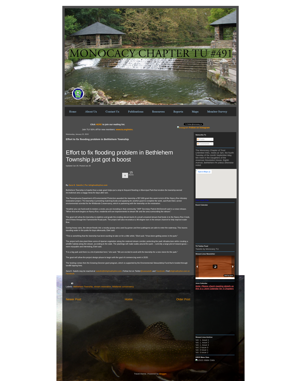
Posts (201, 139)
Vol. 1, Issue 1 (202, 340)
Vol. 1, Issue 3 (202, 345)
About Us (91, 111)
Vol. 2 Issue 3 (202, 347)
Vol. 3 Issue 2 (202, 352)
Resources (158, 111)
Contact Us (112, 111)
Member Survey (217, 111)
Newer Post (73, 299)
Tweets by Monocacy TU (207, 249)
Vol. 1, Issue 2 (202, 342)
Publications (135, 111)
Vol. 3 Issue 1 (202, 350)
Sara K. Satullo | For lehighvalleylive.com (88, 185)
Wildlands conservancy (123, 286)
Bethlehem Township (83, 286)
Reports (178, 111)
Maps (195, 111)
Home (72, 111)
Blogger (162, 374)
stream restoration (102, 286)
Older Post (183, 299)
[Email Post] (72, 283)
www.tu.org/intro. (124, 129)
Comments (204, 144)
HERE (99, 124)
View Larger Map (202, 200)
